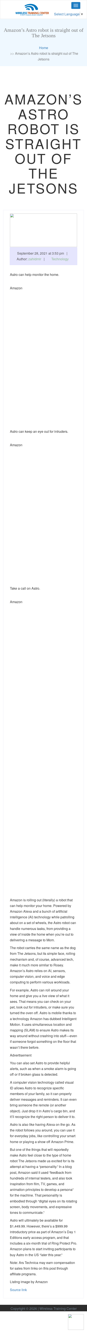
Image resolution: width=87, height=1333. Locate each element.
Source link (18, 1289)
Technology (60, 258)
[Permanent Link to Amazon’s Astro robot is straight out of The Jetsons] (43, 229)
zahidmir (34, 258)
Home (43, 47)
